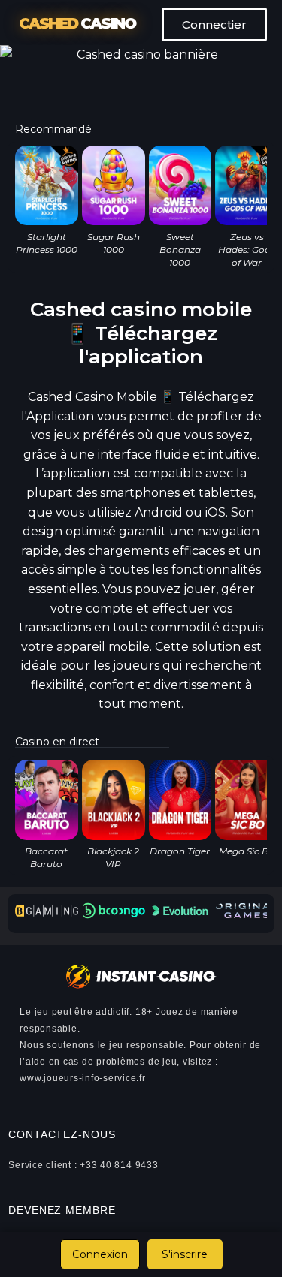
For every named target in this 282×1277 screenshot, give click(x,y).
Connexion (100, 1254)
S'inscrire (185, 1254)
